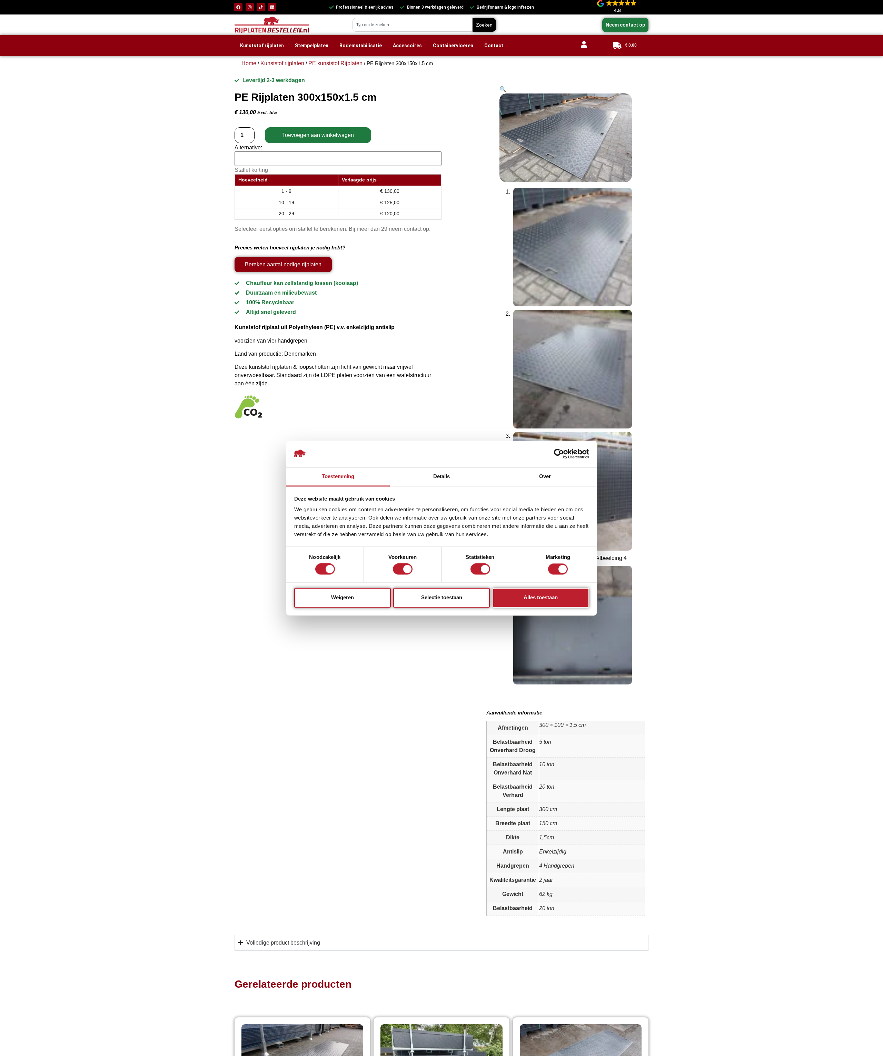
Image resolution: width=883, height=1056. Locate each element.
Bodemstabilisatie (360, 45)
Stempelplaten (311, 45)
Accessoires (407, 45)
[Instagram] (250, 7)
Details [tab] (441, 476)
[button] (502, 89)
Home (248, 63)
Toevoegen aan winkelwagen (318, 135)
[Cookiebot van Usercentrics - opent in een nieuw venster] (559, 453)
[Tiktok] (261, 7)
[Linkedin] (272, 7)
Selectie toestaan (441, 597)
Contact (493, 45)
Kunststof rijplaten (262, 45)
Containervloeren (453, 45)
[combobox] (413, 25)
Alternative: (248, 147)
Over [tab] (545, 476)
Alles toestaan (541, 597)
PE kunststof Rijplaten (335, 63)
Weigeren (342, 597)
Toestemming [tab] (338, 476)
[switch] (403, 571)
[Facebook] (238, 7)
